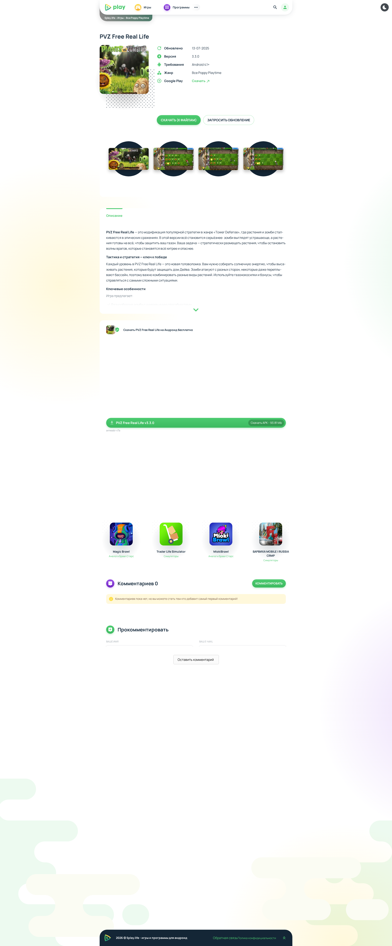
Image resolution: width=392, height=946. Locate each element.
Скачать (199, 81)
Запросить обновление (228, 120)
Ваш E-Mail (206, 641)
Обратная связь (225, 938)
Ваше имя (112, 641)
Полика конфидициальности (257, 938)
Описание (114, 215)
